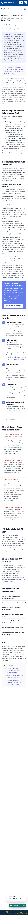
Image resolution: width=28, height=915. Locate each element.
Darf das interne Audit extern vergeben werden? (13, 615)
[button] (24, 9)
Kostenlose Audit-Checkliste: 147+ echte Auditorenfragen (13, 671)
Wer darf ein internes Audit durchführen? (14, 603)
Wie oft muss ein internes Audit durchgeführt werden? (11, 597)
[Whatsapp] (25, 2)
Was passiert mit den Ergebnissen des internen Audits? (13, 633)
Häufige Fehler (16, 71)
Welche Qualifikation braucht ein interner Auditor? (11, 608)
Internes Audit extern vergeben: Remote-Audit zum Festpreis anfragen (14, 682)
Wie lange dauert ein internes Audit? (12, 627)
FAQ (12, 74)
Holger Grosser (9, 25)
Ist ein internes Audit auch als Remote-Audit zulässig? (13, 622)
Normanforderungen (14, 67)
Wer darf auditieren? (10, 69)
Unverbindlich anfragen (13, 305)
